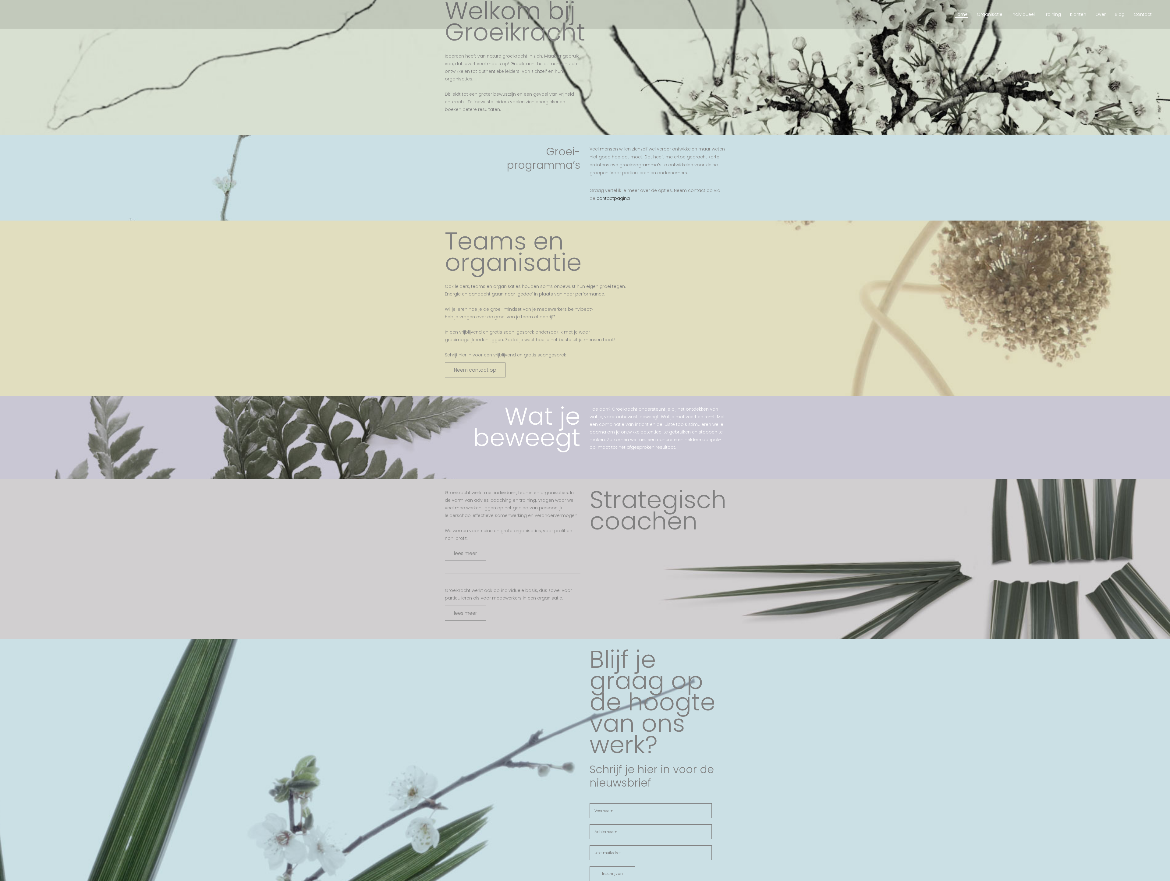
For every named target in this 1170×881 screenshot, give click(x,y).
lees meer (465, 553)
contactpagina (613, 198)
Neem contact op (475, 369)
